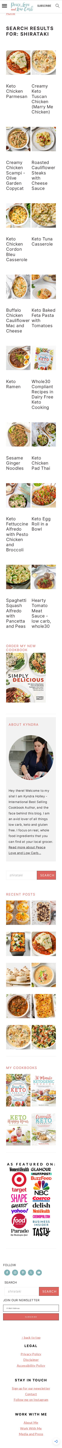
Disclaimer (31, 1360)
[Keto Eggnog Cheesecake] (18, 986)
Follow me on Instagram (31, 1400)
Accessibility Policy (31, 1365)
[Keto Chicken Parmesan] (44, 955)
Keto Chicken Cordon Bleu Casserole (16, 249)
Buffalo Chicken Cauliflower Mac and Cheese (18, 320)
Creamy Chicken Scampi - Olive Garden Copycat (15, 175)
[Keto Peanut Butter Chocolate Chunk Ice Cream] (44, 924)
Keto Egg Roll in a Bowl (41, 524)
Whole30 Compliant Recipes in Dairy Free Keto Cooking (42, 394)
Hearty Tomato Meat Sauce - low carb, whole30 (41, 613)
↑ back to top (31, 1337)
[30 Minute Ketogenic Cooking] (44, 1105)
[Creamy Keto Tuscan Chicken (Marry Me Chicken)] (18, 1048)
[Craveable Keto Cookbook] (44, 1144)
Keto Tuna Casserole (42, 241)
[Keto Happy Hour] (18, 1144)
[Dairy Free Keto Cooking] (18, 1105)
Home (10, 13)
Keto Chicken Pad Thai (41, 463)
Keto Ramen (13, 384)
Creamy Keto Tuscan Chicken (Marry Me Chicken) (42, 98)
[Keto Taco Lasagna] (18, 955)
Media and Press (31, 1434)
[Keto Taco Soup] (44, 986)
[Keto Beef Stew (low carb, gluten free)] (18, 1017)
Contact (31, 1394)
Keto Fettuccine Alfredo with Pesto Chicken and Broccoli (17, 534)
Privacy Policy (31, 1354)
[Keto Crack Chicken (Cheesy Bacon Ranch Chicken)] (44, 1017)
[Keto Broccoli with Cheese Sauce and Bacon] (44, 1048)
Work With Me (31, 1428)
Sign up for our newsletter (31, 1388)
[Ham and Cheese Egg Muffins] (18, 924)
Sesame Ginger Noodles (15, 463)
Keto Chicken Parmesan (16, 91)
